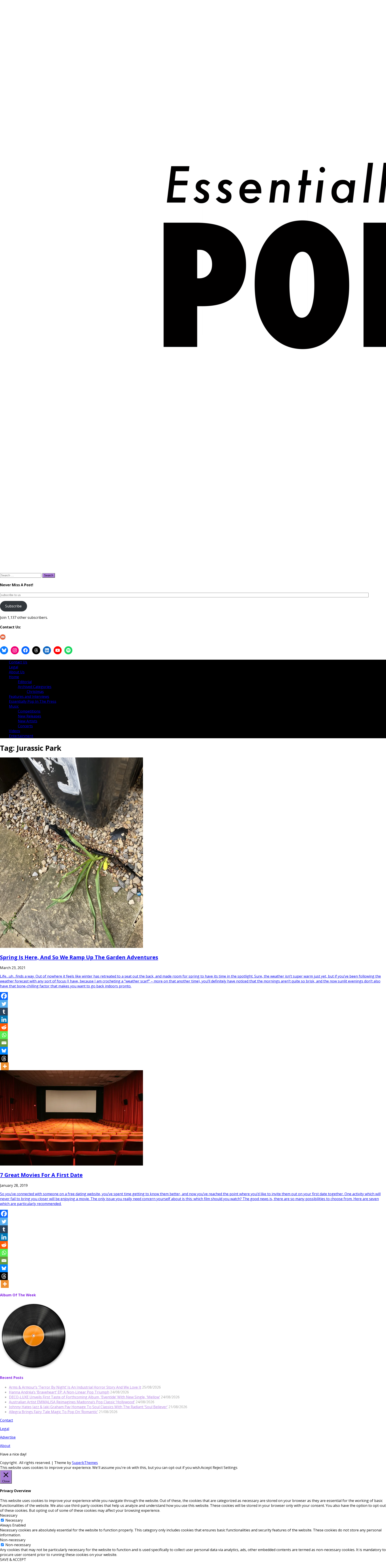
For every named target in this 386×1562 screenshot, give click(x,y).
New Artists (27, 721)
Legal (13, 667)
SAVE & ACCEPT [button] (13, 1559)
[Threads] (4, 1058)
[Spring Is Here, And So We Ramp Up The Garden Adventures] (71, 946)
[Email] (4, 1043)
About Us (17, 671)
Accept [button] (206, 1467)
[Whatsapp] (4, 1035)
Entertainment (21, 735)
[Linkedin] (4, 1019)
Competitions (29, 711)
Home (14, 676)
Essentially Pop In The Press (32, 701)
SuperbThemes (85, 1462)
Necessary (14, 1520)
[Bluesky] (4, 1051)
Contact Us (18, 662)
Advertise (8, 1437)
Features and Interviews (29, 696)
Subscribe (13, 606)
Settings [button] (230, 1467)
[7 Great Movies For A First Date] (71, 1164)
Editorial (25, 681)
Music (14, 706)
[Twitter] (4, 1004)
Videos (14, 730)
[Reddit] (4, 1027)
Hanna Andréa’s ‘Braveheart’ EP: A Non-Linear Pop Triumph (59, 1392)
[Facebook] (4, 996)
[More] (5, 1066)
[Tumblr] (4, 1012)
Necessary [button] (8, 1515)
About (5, 1445)
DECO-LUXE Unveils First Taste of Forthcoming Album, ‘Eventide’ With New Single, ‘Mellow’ (84, 1397)
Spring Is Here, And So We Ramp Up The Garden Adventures (79, 957)
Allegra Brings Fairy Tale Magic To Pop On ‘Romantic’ (53, 1411)
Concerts (25, 726)
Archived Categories (34, 686)
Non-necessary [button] (12, 1539)
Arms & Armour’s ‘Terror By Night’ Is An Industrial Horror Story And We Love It (75, 1387)
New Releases (29, 716)
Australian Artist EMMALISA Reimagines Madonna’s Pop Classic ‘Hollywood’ (72, 1401)
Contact (6, 1420)
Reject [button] (218, 1467)
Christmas (35, 691)
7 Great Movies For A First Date (41, 1174)
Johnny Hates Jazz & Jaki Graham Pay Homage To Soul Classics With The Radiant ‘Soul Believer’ (88, 1406)
